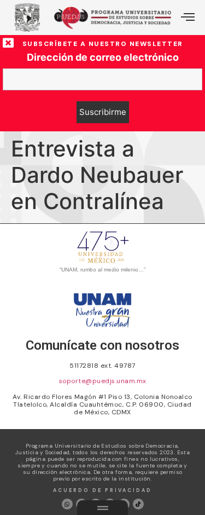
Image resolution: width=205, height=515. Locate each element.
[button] (187, 17)
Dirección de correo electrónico (103, 57)
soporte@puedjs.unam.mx (103, 381)
